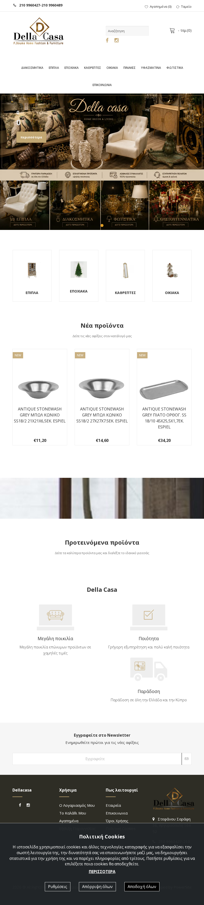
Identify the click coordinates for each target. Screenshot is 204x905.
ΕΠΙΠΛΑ (54, 68)
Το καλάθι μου (72, 812)
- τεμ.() (184, 30)
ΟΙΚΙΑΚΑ (112, 68)
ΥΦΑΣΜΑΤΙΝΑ (151, 68)
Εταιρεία (113, 805)
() (160, 6)
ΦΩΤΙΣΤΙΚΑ (174, 68)
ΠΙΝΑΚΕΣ (129, 68)
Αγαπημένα (68, 820)
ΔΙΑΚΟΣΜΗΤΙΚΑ (32, 68)
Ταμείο (186, 6)
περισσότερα (31, 137)
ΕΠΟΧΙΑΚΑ (71, 68)
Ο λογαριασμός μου (77, 805)
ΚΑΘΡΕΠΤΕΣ (92, 68)
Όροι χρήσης (117, 820)
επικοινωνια (117, 812)
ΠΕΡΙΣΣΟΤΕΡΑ (102, 871)
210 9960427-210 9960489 (39, 5)
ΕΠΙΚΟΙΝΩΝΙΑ (102, 85)
